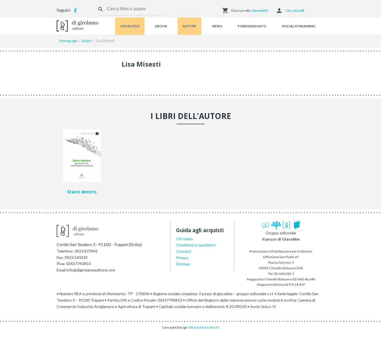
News (217, 26)
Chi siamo (184, 238)
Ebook (161, 26)
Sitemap (183, 263)
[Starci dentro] (81, 155)
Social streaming (298, 26)
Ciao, (294, 10)
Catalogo (129, 26)
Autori (189, 26)
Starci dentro (82, 192)
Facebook (75, 11)
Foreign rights (252, 26)
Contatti (183, 251)
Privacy (182, 257)
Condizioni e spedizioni (195, 244)
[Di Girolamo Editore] (77, 25)
